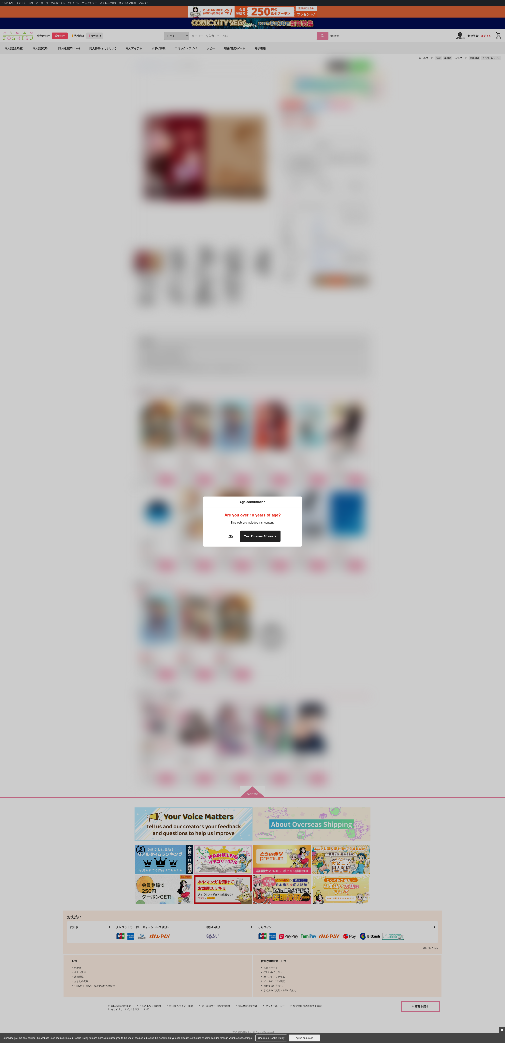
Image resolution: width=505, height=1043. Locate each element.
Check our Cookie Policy (271, 1037)
